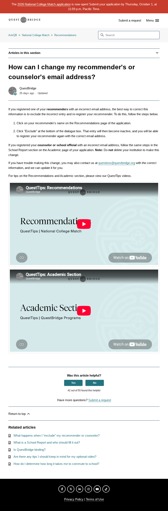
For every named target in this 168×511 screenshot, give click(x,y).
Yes (73, 382)
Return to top (17, 413)
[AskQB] (24, 21)
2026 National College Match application (44, 4)
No (94, 382)
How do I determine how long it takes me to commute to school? (56, 463)
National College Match (35, 35)
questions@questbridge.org (116, 163)
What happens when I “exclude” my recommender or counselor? (57, 435)
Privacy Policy (73, 499)
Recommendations (65, 35)
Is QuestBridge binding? (29, 449)
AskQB (12, 35)
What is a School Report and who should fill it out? (47, 442)
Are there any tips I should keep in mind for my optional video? (55, 456)
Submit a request (129, 20)
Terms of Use (95, 499)
